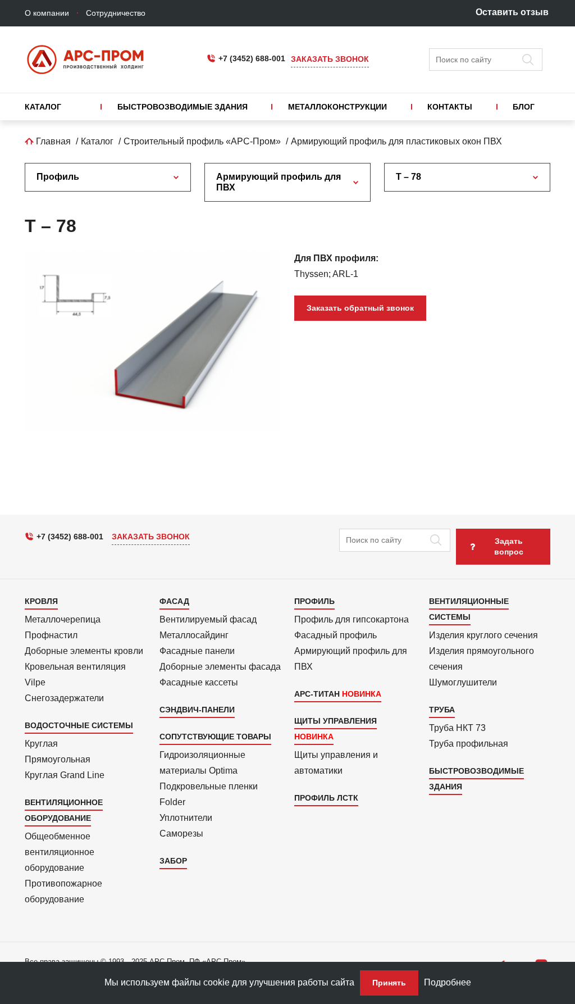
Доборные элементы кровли (84, 651)
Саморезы (181, 833)
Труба (442, 709)
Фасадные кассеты (198, 682)
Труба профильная (468, 743)
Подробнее (447, 982)
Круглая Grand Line (64, 775)
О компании (47, 12)
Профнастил (51, 635)
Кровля (41, 601)
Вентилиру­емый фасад (208, 619)
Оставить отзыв (512, 12)
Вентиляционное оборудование (64, 810)
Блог (524, 106)
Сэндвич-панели (197, 709)
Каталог (43, 106)
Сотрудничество (115, 12)
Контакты (449, 106)
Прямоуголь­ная (57, 759)
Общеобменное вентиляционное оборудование (59, 852)
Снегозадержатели (64, 698)
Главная (52, 141)
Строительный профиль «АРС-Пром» (202, 141)
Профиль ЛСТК (326, 797)
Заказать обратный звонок (360, 307)
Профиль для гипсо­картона (351, 619)
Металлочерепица (63, 619)
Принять (389, 982)
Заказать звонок (330, 58)
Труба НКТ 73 (457, 728)
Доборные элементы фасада (220, 666)
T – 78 (408, 176)
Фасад (174, 601)
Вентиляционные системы (469, 609)
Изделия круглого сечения (483, 635)
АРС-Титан (317, 693)
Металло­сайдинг (194, 635)
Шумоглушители (463, 682)
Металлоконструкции (337, 106)
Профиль (57, 176)
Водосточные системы (79, 725)
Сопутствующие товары (215, 736)
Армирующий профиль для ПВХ (278, 182)
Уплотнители (185, 818)
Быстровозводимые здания (182, 106)
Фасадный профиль (335, 635)
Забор (173, 860)
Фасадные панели (197, 651)
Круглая (41, 743)
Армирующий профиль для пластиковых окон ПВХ (396, 141)
